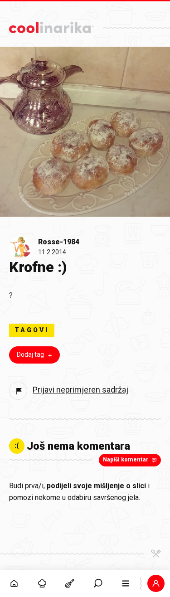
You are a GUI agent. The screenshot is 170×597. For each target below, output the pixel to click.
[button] (98, 583)
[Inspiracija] (42, 583)
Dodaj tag (30, 354)
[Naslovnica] (14, 583)
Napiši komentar (126, 459)
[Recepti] (70, 583)
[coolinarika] (51, 25)
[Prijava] (156, 583)
